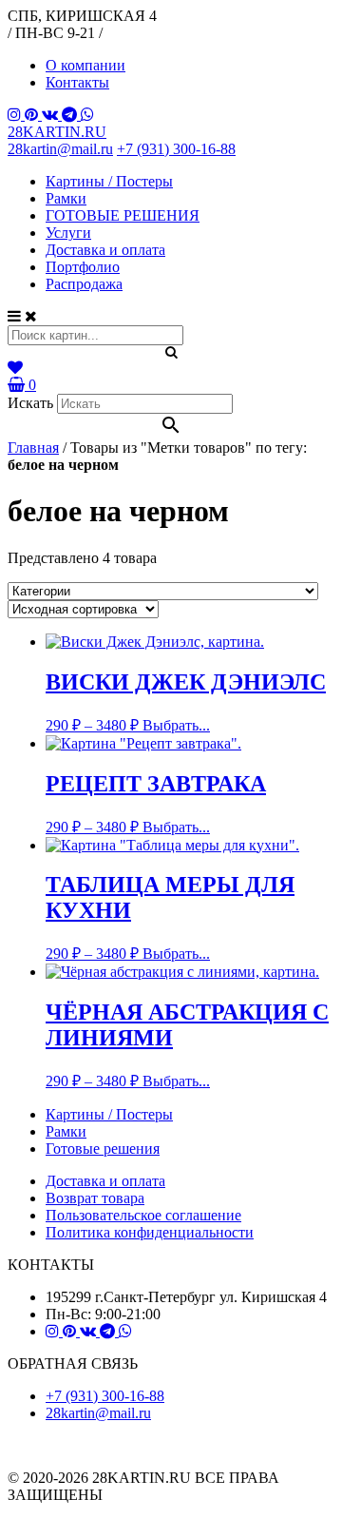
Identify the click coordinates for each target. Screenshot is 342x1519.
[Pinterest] (33, 115)
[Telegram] (71, 115)
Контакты (77, 82)
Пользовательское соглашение (143, 1215)
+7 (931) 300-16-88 (176, 149)
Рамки (66, 198)
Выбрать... (176, 725)
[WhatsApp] (87, 115)
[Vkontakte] (52, 115)
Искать (30, 403)
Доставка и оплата (105, 250)
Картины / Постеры (109, 181)
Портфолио (83, 267)
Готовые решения (103, 1148)
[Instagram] (16, 115)
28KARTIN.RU (57, 132)
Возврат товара (95, 1198)
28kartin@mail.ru (60, 149)
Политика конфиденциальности (150, 1232)
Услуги (68, 232)
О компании (85, 65)
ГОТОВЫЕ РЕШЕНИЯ (123, 215)
